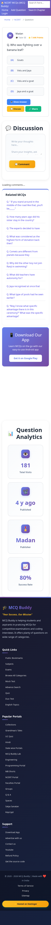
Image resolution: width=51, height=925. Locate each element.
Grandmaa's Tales (13, 730)
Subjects (9, 664)
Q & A (8, 794)
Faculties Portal (12, 783)
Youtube (9, 849)
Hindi (8, 742)
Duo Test (9, 698)
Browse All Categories (15, 675)
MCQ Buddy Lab (13, 753)
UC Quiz (9, 736)
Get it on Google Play (25, 358)
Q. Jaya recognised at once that (23, 286)
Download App (12, 832)
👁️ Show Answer (18, 102)
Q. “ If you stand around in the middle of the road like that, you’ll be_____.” (24, 205)
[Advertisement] (25, 393)
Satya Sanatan (12, 806)
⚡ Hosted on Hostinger (25, 904)
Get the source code (15, 861)
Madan (19, 33)
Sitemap (25, 895)
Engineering (11, 759)
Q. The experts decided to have (23, 228)
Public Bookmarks (14, 658)
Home (5, 10)
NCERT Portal (11, 777)
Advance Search (13, 687)
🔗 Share (33, 109)
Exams (8, 669)
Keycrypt (9, 812)
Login (5, 13)
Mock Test (10, 681)
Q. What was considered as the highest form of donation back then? (23, 240)
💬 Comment (22, 164)
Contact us (10, 844)
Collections (10, 724)
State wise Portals (13, 748)
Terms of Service (25, 885)
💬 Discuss (15, 109)
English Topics (12, 704)
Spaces (8, 800)
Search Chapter (37, 10)
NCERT (17, 19)
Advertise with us (13, 838)
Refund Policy (12, 855)
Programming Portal (15, 765)
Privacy (25, 890)
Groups (8, 788)
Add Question (18, 10)
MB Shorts (10, 771)
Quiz (7, 693)
